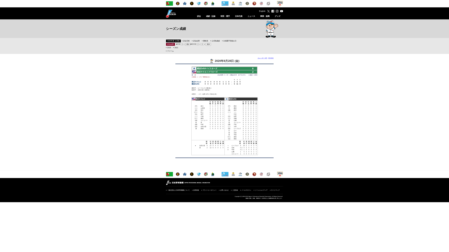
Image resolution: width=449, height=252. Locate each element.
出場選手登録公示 (229, 41)
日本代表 (239, 16)
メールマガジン (246, 190)
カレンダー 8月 (262, 58)
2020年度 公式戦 (173, 41)
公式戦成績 (216, 41)
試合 (199, 16)
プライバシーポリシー (210, 190)
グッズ (277, 16)
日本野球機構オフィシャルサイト (177, 13)
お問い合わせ (224, 190)
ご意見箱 (235, 190)
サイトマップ (275, 190)
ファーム (170, 51)
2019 (169, 48)
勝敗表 (205, 41)
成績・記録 (210, 16)
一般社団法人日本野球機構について (178, 190)
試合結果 (196, 41)
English (262, 11)
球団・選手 (225, 16)
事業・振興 (265, 16)
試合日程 (186, 41)
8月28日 (271, 58)
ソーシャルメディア (261, 190)
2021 (176, 48)
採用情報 (196, 190)
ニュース (251, 16)
